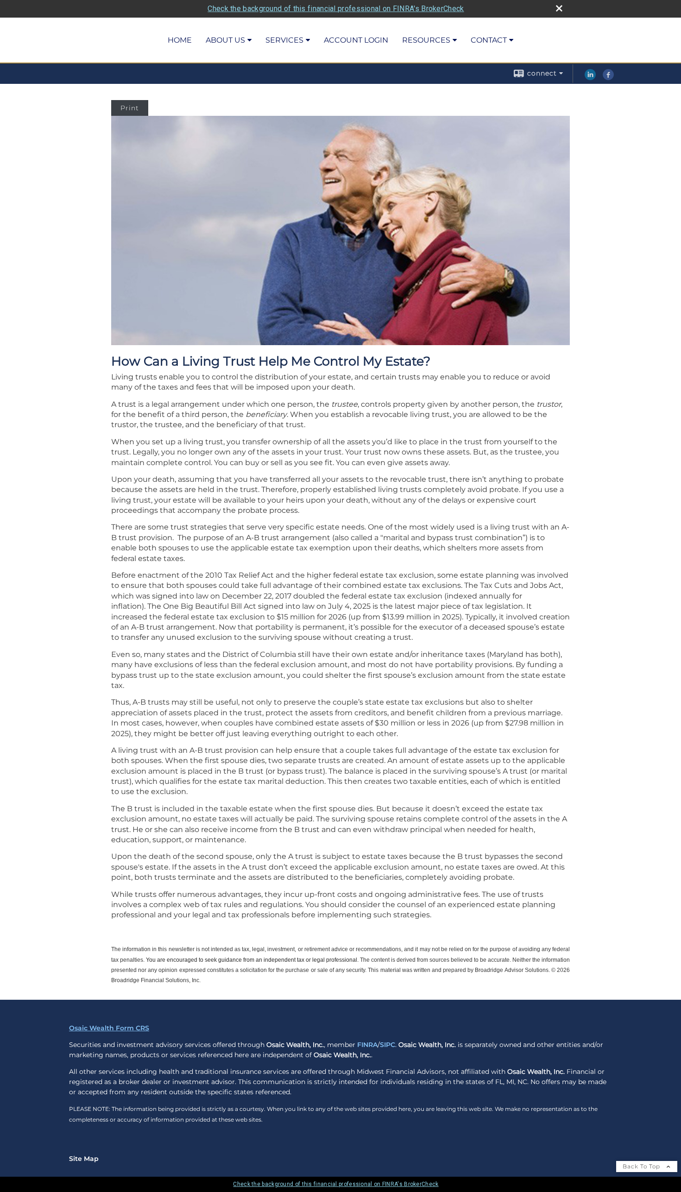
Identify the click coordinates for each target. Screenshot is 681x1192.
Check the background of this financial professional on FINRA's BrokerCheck (336, 8)
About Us (225, 40)
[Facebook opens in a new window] (608, 78)
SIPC (387, 1045)
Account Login (356, 40)
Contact (489, 40)
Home (180, 40)
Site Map (84, 1158)
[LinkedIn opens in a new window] (590, 78)
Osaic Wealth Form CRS (109, 1028)
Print (129, 108)
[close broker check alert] (559, 8)
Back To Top (642, 1166)
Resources (426, 40)
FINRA (367, 1045)
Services (284, 40)
